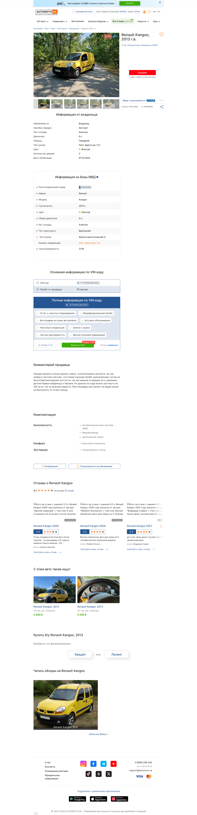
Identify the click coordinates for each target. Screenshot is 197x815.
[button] (117, 64)
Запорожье (74, 28)
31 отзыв (69, 490)
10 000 (137, 11)
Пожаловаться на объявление (96, 466)
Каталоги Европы (97, 21)
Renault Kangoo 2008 (92, 526)
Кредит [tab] (80, 654)
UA (154, 11)
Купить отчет (82, 344)
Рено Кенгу (62, 28)
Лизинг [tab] (116, 654)
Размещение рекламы (56, 771)
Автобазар (38, 28)
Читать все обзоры (98, 734)
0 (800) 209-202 (143, 762)
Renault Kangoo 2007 (139, 526)
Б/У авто (41, 21)
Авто (47, 28)
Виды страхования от (134, 100)
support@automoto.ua (140, 770)
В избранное (51, 466)
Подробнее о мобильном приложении (98, 791)
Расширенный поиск (84, 11)
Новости (141, 21)
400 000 (123, 11)
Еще (155, 21)
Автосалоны (77, 21)
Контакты (50, 766)
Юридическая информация (52, 777)
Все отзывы (123, 21)
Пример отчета (47, 345)
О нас (48, 762)
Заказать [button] (130, 3)
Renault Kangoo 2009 (46, 526)
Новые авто (58, 21)
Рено (53, 28)
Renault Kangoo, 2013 (46, 606)
